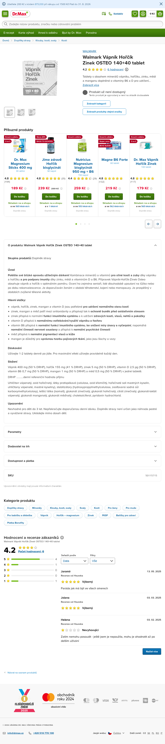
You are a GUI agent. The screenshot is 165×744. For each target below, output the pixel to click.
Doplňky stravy (15, 507)
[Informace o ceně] (25, 188)
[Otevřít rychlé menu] (5, 13)
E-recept (9, 32)
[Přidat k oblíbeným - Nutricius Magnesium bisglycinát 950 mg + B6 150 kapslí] (94, 137)
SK (148, 733)
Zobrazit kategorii (96, 103)
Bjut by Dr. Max (71, 32)
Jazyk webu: (99, 733)
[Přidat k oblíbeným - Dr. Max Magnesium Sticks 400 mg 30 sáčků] (31, 137)
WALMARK (89, 51)
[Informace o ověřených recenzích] (127, 69)
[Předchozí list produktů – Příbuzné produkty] (148, 224)
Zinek (91, 515)
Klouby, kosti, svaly (60, 507)
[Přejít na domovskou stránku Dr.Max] (20, 13)
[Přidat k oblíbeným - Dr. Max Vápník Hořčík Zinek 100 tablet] (157, 137)
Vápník (44, 515)
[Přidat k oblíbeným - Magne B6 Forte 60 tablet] (126, 137)
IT (161, 733)
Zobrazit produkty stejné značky (104, 111)
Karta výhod (26, 32)
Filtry (93, 555)
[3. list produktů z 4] (85, 224)
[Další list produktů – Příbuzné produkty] (157, 224)
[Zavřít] (161, 4)
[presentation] (19, 145)
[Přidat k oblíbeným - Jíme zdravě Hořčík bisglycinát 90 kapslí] (63, 137)
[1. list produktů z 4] (76, 224)
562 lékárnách (117, 206)
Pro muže (131, 507)
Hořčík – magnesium (68, 515)
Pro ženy (112, 507)
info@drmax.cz (15, 733)
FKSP (105, 515)
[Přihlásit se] (143, 13)
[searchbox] (82, 24)
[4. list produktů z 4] (89, 224)
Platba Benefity (15, 522)
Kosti (97, 507)
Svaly (83, 507)
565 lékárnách (22, 206)
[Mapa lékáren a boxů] (104, 14)
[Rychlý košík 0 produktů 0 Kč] (160, 13)
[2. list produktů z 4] (81, 224)
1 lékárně (53, 206)
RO (157, 733)
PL (153, 733)
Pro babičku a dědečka (19, 515)
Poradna (91, 32)
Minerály (37, 507)
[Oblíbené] (135, 13)
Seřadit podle (68, 555)
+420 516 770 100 (43, 733)
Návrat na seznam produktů (22, 672)
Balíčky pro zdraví (126, 515)
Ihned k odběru (48, 32)
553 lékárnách (85, 206)
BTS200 (39, 4)
